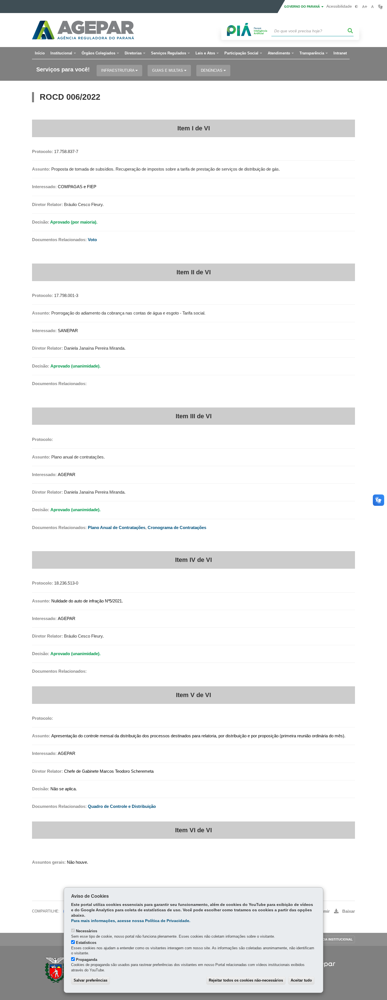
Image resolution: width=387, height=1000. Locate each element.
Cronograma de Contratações (177, 527)
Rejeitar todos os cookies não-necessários (246, 980)
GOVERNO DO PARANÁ (302, 6)
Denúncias (212, 70)
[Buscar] (350, 31)
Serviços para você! (63, 70)
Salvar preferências (90, 980)
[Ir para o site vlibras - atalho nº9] (380, 6)
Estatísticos (86, 942)
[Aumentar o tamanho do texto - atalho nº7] (364, 6)
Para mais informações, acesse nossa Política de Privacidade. (130, 921)
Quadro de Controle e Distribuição (122, 806)
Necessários (86, 931)
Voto (92, 239)
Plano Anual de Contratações (116, 527)
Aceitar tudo (301, 980)
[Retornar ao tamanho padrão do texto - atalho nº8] (372, 6)
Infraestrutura (118, 70)
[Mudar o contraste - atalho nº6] (356, 6)
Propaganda (86, 959)
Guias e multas (168, 70)
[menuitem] (63, 53)
